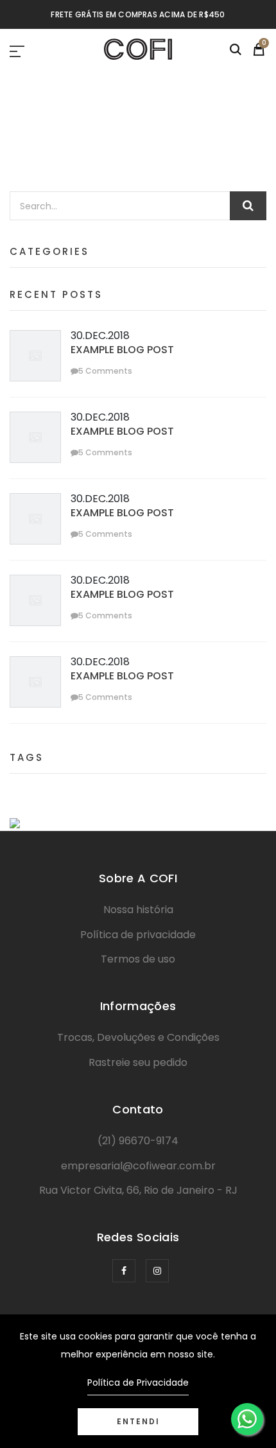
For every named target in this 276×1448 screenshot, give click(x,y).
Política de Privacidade (138, 1382)
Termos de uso (138, 959)
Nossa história (138, 909)
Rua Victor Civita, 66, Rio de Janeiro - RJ (138, 1190)
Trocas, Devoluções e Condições (138, 1037)
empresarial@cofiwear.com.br (138, 1165)
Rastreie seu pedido (138, 1062)
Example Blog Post (122, 349)
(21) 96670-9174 (138, 1140)
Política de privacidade (138, 934)
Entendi (138, 1421)
